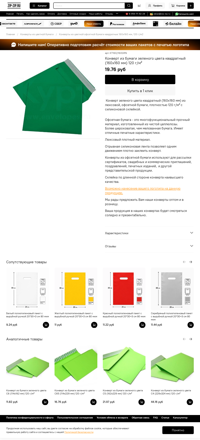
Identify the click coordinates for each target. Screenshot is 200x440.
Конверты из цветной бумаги (37, 34)
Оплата (51, 13)
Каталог (42, 5)
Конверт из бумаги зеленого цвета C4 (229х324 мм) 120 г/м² (171, 392)
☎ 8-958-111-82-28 (135, 13)
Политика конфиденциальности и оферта (29, 417)
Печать (20, 13)
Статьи (165, 417)
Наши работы (95, 13)
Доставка (62, 13)
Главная (10, 13)
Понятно (178, 430)
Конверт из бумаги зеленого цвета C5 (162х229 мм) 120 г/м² (123, 392)
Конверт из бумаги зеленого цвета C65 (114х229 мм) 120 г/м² (75, 392)
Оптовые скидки (78, 13)
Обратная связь (140, 417)
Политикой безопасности (78, 432)
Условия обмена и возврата (112, 417)
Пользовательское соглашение (75, 417)
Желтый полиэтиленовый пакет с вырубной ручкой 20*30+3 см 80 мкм (76, 315)
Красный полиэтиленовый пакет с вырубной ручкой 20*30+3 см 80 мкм (124, 315)
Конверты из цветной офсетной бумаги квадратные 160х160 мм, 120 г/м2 (101, 34)
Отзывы (109, 13)
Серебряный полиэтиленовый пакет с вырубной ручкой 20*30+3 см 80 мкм (171, 316)
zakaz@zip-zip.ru (162, 13)
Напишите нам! (186, 13)
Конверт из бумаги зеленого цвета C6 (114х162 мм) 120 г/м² (26, 392)
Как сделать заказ (35, 13)
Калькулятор (180, 417)
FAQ (155, 417)
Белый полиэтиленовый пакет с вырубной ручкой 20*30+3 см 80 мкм (27, 315)
